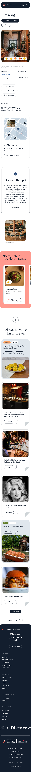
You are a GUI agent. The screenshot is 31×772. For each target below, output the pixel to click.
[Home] (7, 4)
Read (10, 421)
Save (20, 353)
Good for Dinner (18, 109)
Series (4, 683)
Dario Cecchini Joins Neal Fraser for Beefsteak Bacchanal (15, 461)
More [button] (7, 25)
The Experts (5, 662)
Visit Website (10, 95)
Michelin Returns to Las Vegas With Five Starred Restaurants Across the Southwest (14, 415)
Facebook (5, 713)
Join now (17, 646)
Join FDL (4, 700)
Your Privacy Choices (15, 754)
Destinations (6, 665)
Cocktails (4, 107)
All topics (5, 688)
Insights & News (7, 677)
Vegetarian (18, 110)
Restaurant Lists (7, 659)
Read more (15, 207)
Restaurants (9, 629)
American (13, 78)
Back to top (12, 620)
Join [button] (23, 5)
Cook (10, 353)
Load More (15, 611)
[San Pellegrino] (23, 742)
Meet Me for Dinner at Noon (13, 597)
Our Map (4, 657)
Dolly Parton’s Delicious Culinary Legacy (15, 506)
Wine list (10, 110)
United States (16, 766)
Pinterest (5, 719)
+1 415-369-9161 (10, 90)
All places (5, 668)
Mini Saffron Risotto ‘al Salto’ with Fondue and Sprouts (14, 347)
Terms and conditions (15, 748)
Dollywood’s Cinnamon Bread (13, 527)
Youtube (4, 716)
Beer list (3, 110)
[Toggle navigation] (26, 5)
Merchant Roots (11, 289)
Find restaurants (14, 155)
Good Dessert (13, 107)
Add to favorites (11, 20)
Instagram (5, 710)
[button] (19, 5)
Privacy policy (15, 751)
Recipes (4, 680)
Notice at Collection (15, 757)
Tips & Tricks (6, 685)
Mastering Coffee (6, 109)
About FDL (5, 698)
